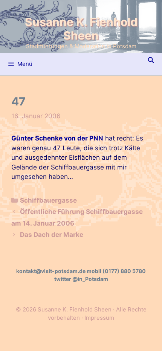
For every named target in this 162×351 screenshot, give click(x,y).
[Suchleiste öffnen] (151, 60)
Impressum (99, 317)
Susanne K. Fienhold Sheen (81, 28)
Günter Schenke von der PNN (57, 138)
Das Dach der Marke (51, 234)
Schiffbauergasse (48, 200)
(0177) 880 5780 (124, 271)
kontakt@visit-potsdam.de (51, 271)
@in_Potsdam (90, 279)
